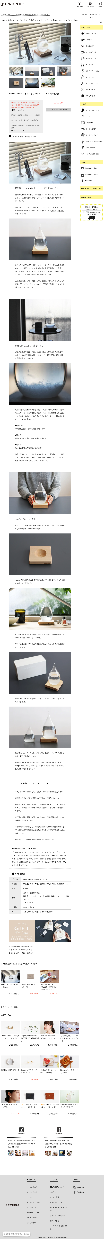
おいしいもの (31, 1223)
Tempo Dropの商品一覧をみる (22, 946)
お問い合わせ (90, 6)
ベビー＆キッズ (32, 1218)
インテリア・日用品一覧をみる (22, 953)
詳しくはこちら (18, 110)
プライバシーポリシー (57, 1216)
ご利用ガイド (79, 6)
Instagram (80, 1187)
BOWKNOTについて (57, 1187)
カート (100, 6)
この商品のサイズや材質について (23, 137)
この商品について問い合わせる (59, 109)
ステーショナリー (33, 1212)
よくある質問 (54, 1197)
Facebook (80, 1192)
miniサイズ (27, 753)
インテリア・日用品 (33, 1202)
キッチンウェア (32, 1192)
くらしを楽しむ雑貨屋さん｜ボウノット (91, 16)
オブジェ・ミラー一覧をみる (21, 950)
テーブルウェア (32, 1187)
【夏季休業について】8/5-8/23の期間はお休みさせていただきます (25, 14)
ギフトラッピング (56, 1202)
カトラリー (30, 1197)
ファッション (31, 1207)
